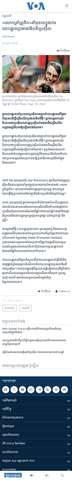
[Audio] (46, 475)
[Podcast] (55, 389)
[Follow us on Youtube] (22, 389)
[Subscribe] (64, 389)
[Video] (31, 475)
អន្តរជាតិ (6, 15)
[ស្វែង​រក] (62, 475)
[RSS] (47, 389)
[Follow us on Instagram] (30, 389)
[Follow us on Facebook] (5, 389)
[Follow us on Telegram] (39, 389)
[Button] (63, 51)
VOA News (8, 36)
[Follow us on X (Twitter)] (14, 389)
